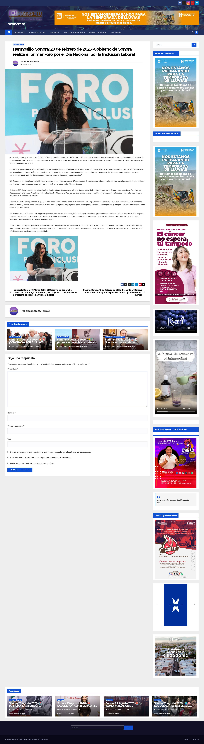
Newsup (34, 739)
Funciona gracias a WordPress (15, 739)
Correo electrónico (15, 426)
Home (186, 739)
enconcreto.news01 (31, 61)
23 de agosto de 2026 (165, 710)
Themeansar (44, 739)
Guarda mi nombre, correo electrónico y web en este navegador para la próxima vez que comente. (50, 452)
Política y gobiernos (74, 32)
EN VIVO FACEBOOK (97, 32)
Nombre (11, 413)
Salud (19, 700)
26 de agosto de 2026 (20, 710)
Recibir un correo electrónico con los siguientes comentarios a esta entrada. (41, 458)
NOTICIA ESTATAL (37, 32)
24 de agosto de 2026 (117, 710)
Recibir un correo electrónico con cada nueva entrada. (32, 463)
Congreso (55, 32)
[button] (193, 32)
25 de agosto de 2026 (68, 710)
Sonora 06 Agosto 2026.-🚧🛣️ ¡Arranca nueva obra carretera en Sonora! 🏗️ (75, 342)
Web (9, 439)
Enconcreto (15, 24)
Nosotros (20, 32)
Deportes (109, 336)
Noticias (12, 700)
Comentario (12, 369)
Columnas (116, 32)
